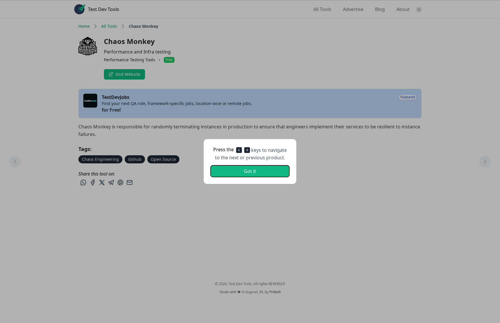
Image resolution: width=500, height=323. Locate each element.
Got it (250, 171)
